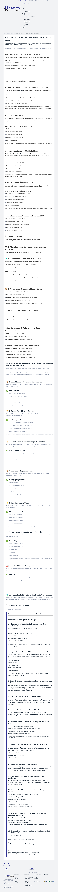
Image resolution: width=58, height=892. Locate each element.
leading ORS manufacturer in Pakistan (28, 47)
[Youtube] (51, 877)
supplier (21, 90)
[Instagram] (48, 877)
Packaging (27, 884)
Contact (16, 882)
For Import (27, 886)
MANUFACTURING (28, 885)
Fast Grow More (41, 890)
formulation (19, 844)
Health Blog (37, 882)
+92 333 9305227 (34, 872)
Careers (16, 881)
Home (16, 877)
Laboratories (25, 776)
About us (16, 878)
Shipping (36, 878)
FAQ (36, 877)
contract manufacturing (19, 153)
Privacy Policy (37, 881)
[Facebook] (45, 877)
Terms (36, 880)
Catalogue (17, 880)
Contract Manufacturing (29, 877)
